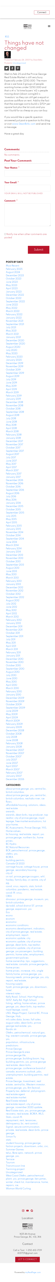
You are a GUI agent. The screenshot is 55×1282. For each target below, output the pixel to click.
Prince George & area (18, 1052)
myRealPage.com (33, 1272)
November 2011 (14, 630)
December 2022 (15, 295)
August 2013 (12, 568)
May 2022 (11, 308)
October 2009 (14, 704)
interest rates (13, 993)
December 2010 (14, 659)
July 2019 (11, 379)
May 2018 (11, 425)
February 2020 (14, 357)
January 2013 (13, 584)
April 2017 (11, 467)
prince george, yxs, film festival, (23, 1088)
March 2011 (12, 649)
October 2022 (13, 298)
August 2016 (12, 493)
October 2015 (13, 509)
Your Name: (11, 168)
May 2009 (12, 714)
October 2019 (13, 370)
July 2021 (11, 327)
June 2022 (12, 305)
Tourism (10, 1162)
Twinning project (15, 1169)
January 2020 (14, 360)
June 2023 (12, 282)
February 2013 (14, 581)
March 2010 (12, 688)
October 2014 (13, 535)
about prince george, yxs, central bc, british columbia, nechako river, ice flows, (26, 798)
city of (9, 873)
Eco (8, 912)
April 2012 (11, 613)
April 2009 (12, 717)
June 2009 (12, 711)
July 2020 (11, 350)
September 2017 (15, 451)
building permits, (15, 860)
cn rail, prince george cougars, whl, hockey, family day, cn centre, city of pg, (26, 879)
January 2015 (13, 529)
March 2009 (13, 721)
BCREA (9, 857)
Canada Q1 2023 (15, 864)
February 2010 (14, 691)
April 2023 (12, 288)
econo (9, 915)
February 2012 (14, 620)
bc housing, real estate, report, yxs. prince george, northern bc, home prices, (25, 837)
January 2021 (13, 337)
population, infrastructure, (20, 1042)
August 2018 (12, 415)
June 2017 (11, 461)
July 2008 (11, 737)
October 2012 (13, 594)
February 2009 (14, 724)
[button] (23, 1210)
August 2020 (13, 347)
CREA (9, 896)
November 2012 (14, 591)
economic (11, 922)
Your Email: (11, 182)
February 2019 (14, 396)
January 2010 (13, 695)
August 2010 (13, 672)
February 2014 (14, 548)
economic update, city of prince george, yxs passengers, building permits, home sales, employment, (25, 951)
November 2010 (15, 662)
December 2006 (15, 779)
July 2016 (11, 496)
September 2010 (15, 669)
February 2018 (13, 435)
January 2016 (13, 503)
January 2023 (14, 292)
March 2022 (12, 311)
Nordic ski (11, 1029)
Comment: (10, 201)
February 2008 (14, 743)
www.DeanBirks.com (23, 124)
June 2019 (11, 383)
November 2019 (14, 366)
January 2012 (13, 623)
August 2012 (12, 600)
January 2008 (14, 747)
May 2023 (11, 285)
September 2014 (15, 539)
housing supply (14, 984)
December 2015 (14, 506)
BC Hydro (11, 844)
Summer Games (15, 1150)
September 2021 (15, 324)
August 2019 (12, 376)
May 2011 (11, 643)
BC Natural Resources (17, 847)
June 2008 (12, 740)
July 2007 (11, 760)
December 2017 (14, 441)
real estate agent (15, 1094)
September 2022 (15, 301)
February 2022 (14, 314)
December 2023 (15, 275)
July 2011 (10, 639)
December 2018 (14, 402)
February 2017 (13, 474)
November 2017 (14, 444)
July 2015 (11, 516)
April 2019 (11, 389)
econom (10, 919)
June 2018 (11, 422)
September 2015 (15, 513)
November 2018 (14, 405)
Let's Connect (27, 1260)
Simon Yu (11, 1137)
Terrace (10, 1159)
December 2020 (15, 340)
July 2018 (11, 418)
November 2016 (14, 483)
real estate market (16, 1097)
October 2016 (13, 487)
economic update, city (18, 938)
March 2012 (12, 617)
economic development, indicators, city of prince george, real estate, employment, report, (25, 932)
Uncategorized (19, 63)
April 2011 (11, 646)
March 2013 (12, 578)
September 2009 (15, 708)
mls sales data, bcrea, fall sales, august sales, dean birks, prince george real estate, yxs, (23, 1022)
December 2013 (14, 555)
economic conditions (17, 925)
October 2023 (13, 279)
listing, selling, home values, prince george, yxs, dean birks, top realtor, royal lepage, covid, (25, 1006)
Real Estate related (16, 1101)
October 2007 (13, 756)
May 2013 (11, 574)
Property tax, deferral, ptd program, (26, 1091)
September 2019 (15, 373)
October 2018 (13, 409)
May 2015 (11, 519)
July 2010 (11, 675)
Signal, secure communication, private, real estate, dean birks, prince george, (27, 1130)
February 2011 (13, 652)
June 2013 (11, 571)
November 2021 (14, 321)
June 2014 (11, 542)
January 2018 (13, 438)
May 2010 (11, 682)
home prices (12, 968)
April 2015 (11, 522)
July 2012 (11, 604)
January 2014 (13, 552)
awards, (10, 811)
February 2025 (14, 269)
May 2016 (11, 500)
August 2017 (12, 454)
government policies (17, 958)
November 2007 (15, 753)
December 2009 (15, 698)
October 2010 (13, 665)
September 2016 (15, 490)
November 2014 (14, 532)
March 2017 (12, 470)
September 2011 (14, 636)
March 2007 (13, 769)
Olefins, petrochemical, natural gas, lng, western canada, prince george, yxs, (26, 1036)
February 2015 (14, 526)
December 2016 (14, 480)
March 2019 (12, 392)
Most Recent (12, 266)
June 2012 (11, 607)
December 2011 (14, 626)
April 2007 (12, 766)
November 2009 (15, 701)
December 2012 (14, 587)
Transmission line (15, 1166)
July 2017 (11, 457)
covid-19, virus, (14, 893)
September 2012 (15, 597)
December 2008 (15, 730)
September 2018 (15, 412)
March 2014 (12, 545)
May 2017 (11, 464)
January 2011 (13, 656)
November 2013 (14, 558)
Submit (38, 249)
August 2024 (13, 272)
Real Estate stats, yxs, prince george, (26, 1111)
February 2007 (14, 773)
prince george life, (16, 1055)
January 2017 (13, 477)
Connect (41, 12)
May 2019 (11, 386)
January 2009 (14, 727)
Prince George (14, 1049)
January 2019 (13, 399)
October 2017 (13, 448)
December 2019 (14, 363)
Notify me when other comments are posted (25, 236)
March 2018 (12, 431)
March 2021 (12, 334)
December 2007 (15, 750)
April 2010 (11, 685)
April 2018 (11, 428)
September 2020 (15, 344)
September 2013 (15, 565)
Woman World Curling (18, 1189)
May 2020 (12, 353)
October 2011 (13, 633)
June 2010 (11, 678)
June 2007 (12, 763)
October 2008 (13, 734)
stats (8, 1140)
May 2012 (11, 610)
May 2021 (11, 331)
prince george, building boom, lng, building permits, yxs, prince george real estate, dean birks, (26, 1061)
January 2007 (14, 776)
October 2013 (13, 561)
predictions (12, 1046)
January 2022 (14, 318)
